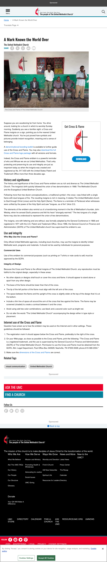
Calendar (63, 475)
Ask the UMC (57, 521)
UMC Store (11, 520)
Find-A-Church (48, 464)
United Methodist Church (41, 366)
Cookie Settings (57, 544)
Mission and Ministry (33, 459)
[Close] (103, 549)
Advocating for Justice (33, 472)
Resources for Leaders (51, 480)
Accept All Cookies (46, 558)
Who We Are (14, 454)
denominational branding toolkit (19, 146)
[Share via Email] (34, 48)
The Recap (64, 470)
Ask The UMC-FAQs (15, 464)
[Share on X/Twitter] (18, 48)
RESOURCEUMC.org (72, 519)
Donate (11, 496)
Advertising (19, 544)
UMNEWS (89, 519)
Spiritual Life (47, 475)
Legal (32, 544)
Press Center (65, 464)
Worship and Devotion (51, 459)
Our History (12, 470)
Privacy (42, 544)
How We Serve (32, 454)
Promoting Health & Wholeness (32, 465)
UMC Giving (29, 482)
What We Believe (14, 459)
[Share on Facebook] (12, 48)
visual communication (15, 366)
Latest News (64, 459)
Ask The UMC (13, 387)
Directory (63, 480)
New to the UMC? (82, 455)
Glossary (11, 485)
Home (6, 20)
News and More (67, 454)
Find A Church (15, 394)
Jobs (7, 544)
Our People (12, 475)
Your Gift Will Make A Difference (16, 502)
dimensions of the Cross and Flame (34, 352)
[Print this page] (28, 48)
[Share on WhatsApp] (23, 48)
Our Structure (13, 480)
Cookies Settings (26, 558)
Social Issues (30, 477)
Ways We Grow (50, 454)
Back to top (54, 426)
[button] (103, 11)
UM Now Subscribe (50, 470)
